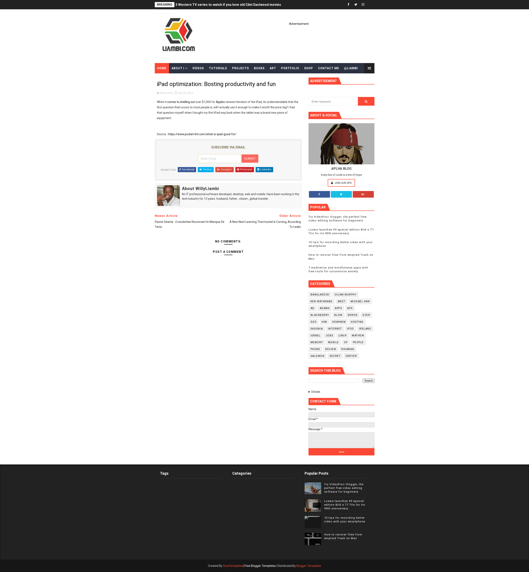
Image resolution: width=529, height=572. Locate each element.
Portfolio (290, 68)
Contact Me (328, 68)
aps (350, 308)
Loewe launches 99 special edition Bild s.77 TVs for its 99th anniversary (344, 504)
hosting (357, 321)
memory (317, 342)
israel (315, 335)
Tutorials (218, 68)
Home (162, 68)
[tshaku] (370, 4)
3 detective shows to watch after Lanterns (208, 5)
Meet (342, 301)
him (324, 321)
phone (315, 349)
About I (178, 68)
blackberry (320, 315)
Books (259, 68)
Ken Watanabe (322, 301)
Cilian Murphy (346, 294)
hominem (339, 321)
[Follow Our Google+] (363, 194)
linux (342, 335)
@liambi (351, 68)
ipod (350, 328)
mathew (358, 335)
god (314, 321)
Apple (220, 102)
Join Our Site (343, 182)
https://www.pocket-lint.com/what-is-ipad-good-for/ (202, 134)
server (351, 356)
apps (338, 308)
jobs (329, 335)
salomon (318, 356)
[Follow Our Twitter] (341, 194)
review (330, 349)
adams (325, 308)
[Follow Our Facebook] (319, 194)
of (346, 342)
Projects (240, 68)
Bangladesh (320, 294)
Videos (198, 68)
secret (335, 356)
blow (338, 315)
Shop (308, 68)
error (353, 315)
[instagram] (363, 4)
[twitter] (356, 4)
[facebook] (349, 4)
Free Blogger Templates (260, 565)
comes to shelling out (181, 102)
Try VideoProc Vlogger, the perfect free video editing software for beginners (344, 488)
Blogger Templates (308, 565)
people (358, 342)
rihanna (347, 349)
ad (313, 308)
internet (335, 328)
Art (273, 68)
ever (366, 315)
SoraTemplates (233, 565)
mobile (333, 342)
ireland (365, 328)
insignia (317, 328)
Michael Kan (360, 301)
